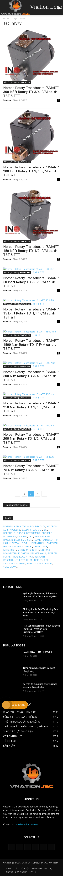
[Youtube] (51, 847)
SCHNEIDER (36, 560)
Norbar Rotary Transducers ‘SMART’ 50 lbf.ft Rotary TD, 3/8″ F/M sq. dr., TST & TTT (31, 282)
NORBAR (8, 526)
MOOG (21, 549)
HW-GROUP (9, 546)
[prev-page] (17, 494)
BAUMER (37, 529)
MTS (28, 549)
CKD (31, 536)
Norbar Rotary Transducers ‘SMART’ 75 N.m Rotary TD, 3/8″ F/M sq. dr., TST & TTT (31, 470)
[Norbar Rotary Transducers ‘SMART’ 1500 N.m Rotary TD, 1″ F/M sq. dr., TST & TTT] (31, 333)
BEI (45, 529)
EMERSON (26, 539)
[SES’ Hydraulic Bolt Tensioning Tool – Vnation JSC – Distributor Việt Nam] (11, 614)
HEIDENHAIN (37, 543)
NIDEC (35, 549)
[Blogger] (11, 847)
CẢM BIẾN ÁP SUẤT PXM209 (37, 652)
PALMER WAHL (38, 553)
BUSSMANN (9, 536)
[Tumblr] (35, 847)
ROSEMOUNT (10, 560)
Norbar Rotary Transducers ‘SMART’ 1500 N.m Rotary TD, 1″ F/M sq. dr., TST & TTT (31, 345)
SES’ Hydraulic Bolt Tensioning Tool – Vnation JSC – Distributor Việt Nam (40, 612)
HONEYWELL (52, 543)
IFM (19, 546)
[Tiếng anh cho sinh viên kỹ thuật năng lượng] (11, 672)
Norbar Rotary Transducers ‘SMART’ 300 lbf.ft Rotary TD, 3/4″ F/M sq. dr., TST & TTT (31, 92)
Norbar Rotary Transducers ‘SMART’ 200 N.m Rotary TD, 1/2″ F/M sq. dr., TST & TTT (31, 439)
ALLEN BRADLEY (36, 526)
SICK (46, 560)
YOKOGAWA (9, 566)
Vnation (7, 100)
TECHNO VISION (43, 563)
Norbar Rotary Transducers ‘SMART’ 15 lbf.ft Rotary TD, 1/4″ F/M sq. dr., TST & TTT (31, 313)
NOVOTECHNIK (11, 553)
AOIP (6, 529)
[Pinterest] (27, 847)
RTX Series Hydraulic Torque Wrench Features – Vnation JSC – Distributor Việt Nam (41, 628)
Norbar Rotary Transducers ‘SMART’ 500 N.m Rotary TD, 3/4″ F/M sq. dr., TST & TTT (31, 376)
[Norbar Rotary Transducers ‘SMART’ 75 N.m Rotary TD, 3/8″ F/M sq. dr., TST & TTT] (31, 458)
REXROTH (39, 556)
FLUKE (36, 539)
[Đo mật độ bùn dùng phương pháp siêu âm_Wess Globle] (11, 688)
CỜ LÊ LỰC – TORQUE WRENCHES (17, 82)
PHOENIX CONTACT (22, 556)
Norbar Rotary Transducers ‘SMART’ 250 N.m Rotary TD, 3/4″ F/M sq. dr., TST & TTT (31, 407)
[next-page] (44, 494)
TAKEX (30, 563)
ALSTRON (52, 526)
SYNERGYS (20, 563)
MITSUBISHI (9, 549)
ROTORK (23, 560)
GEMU (25, 543)
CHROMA (22, 536)
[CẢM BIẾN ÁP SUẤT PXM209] (11, 656)
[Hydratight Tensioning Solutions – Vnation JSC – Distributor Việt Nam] (11, 598)
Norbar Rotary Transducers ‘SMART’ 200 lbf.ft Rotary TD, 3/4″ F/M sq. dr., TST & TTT (31, 171)
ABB (16, 526)
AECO (23, 526)
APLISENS (15, 529)
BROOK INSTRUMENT (28, 533)
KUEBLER (27, 546)
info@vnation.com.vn (27, 824)
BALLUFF (27, 529)
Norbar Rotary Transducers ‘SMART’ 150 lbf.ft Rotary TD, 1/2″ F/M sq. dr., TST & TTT (31, 251)
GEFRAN (16, 543)
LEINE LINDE (40, 546)
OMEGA (25, 553)
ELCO (17, 539)
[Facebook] (19, 847)
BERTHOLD (9, 533)
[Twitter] (43, 847)
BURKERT (47, 533)
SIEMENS (8, 563)
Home (6, 18)
